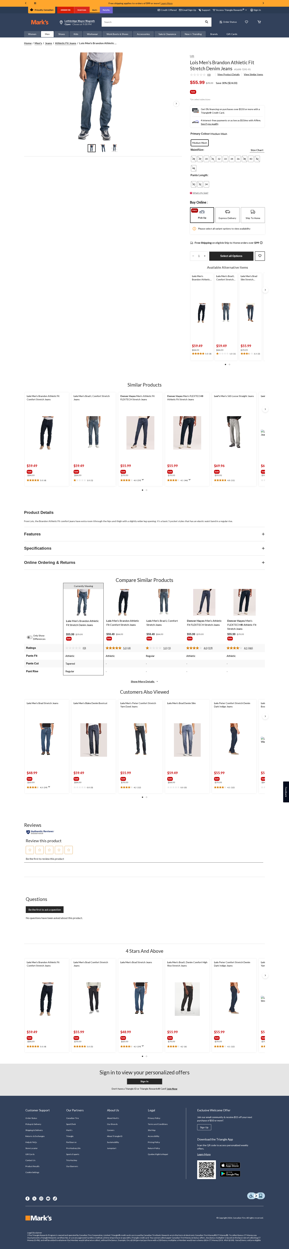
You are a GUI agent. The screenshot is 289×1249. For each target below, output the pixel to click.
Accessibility (153, 1136)
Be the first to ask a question (44, 909)
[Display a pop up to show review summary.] (143, 481)
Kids (76, 34)
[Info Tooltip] (261, 243)
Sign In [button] (257, 10)
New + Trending (193, 34)
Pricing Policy (154, 1142)
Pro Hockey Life (73, 1148)
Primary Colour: (200, 133)
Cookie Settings (32, 1172)
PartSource (71, 1142)
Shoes (61, 34)
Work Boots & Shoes (117, 34)
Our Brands (112, 1124)
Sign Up (204, 1127)
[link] (201, 75)
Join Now (172, 1088)
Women (32, 34)
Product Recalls (32, 1166)
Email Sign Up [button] (189, 10)
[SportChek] (82, 10)
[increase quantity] (205, 256)
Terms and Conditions (158, 1124)
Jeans (48, 43)
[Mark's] (95, 10)
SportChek (71, 1124)
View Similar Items (253, 74)
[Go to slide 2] (103, 148)
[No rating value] (198, 75)
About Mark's (113, 1118)
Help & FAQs (31, 1142)
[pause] (35, 3)
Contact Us (30, 1160)
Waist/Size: (197, 149)
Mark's (69, 1130)
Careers (110, 1130)
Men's (38, 43)
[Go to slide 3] (114, 148)
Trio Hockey (71, 1160)
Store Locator (31, 1148)
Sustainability (113, 1142)
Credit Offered (169, 10)
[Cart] (259, 22)
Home (28, 43)
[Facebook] (27, 1198)
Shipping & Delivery (34, 1130)
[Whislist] (246, 22)
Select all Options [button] (231, 256)
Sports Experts (72, 1154)
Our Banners (72, 1166)
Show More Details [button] (143, 681)
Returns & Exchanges (35, 1136)
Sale (193, 92)
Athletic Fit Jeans (65, 43)
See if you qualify (209, 123)
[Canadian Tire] (65, 10)
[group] (38, 471)
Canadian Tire (72, 1118)
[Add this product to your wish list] (260, 256)
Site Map (151, 1130)
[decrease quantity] (193, 256)
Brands (214, 34)
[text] (202, 354)
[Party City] (106, 10)
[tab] (202, 215)
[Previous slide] (25, 3)
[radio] (199, 143)
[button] (207, 22)
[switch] (31, 637)
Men (47, 34)
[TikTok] (55, 1198)
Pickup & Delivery (33, 1124)
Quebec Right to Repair (158, 1154)
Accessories (143, 34)
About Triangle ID (114, 1136)
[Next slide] (263, 3)
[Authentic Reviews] (40, 832)
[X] (34, 1198)
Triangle (69, 1136)
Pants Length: (199, 175)
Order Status (230, 21)
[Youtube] (48, 1198)
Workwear (92, 34)
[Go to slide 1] (92, 148)
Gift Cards (231, 34)
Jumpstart (111, 1148)
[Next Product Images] (176, 104)
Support (206, 10)
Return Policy (154, 1148)
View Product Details (228, 74)
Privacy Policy (154, 1118)
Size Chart (257, 150)
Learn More (167, 3)
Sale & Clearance (167, 34)
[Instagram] (41, 1198)
